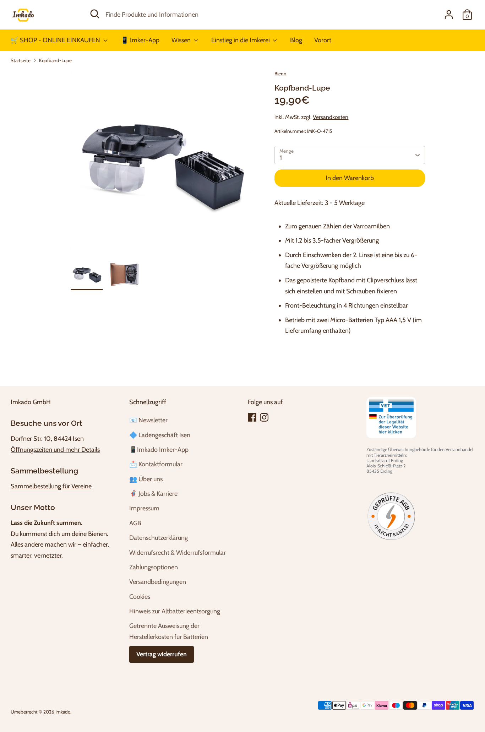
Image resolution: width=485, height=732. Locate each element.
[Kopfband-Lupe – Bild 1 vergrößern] (162, 161)
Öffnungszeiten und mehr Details (55, 450)
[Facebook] (252, 417)
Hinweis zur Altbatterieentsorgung (174, 611)
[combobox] (237, 15)
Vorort (322, 40)
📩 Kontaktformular (155, 464)
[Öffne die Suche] (95, 14)
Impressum (144, 508)
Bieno (280, 73)
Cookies (139, 597)
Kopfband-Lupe (55, 60)
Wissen (181, 40)
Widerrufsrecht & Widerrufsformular (177, 553)
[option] (162, 164)
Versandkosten (330, 117)
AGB (135, 523)
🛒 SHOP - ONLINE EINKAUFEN (56, 40)
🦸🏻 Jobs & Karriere (153, 494)
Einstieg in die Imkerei (241, 40)
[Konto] (449, 14)
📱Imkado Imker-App (159, 450)
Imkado (62, 712)
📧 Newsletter (148, 420)
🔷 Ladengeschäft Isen (159, 435)
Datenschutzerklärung (158, 538)
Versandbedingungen (157, 582)
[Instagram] (264, 417)
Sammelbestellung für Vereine (51, 486)
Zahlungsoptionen (153, 567)
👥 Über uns (146, 479)
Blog (296, 40)
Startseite (21, 60)
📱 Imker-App (140, 40)
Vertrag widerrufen (161, 654)
